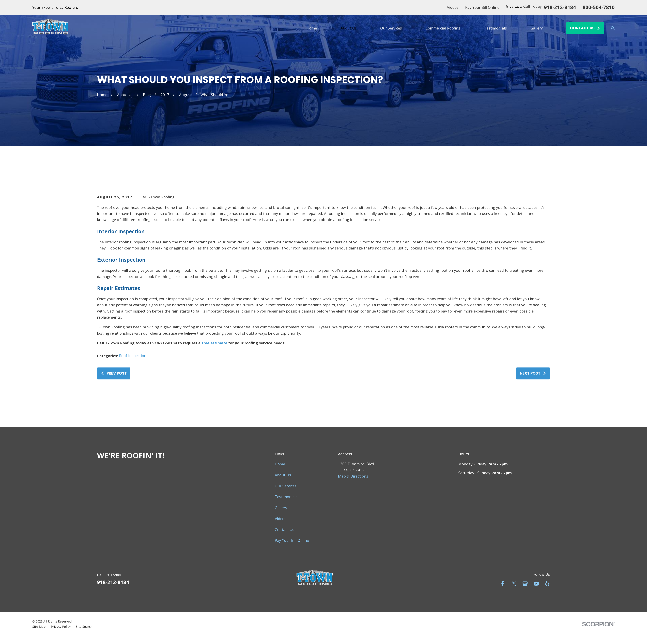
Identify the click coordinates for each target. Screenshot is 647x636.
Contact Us (284, 529)
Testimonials (286, 496)
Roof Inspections (133, 355)
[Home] (50, 28)
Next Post (530, 373)
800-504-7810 (599, 7)
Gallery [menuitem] (536, 28)
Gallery (281, 507)
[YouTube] (536, 583)
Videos (452, 7)
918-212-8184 (560, 7)
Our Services (285, 485)
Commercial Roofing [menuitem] (442, 28)
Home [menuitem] (312, 28)
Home (280, 463)
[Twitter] (514, 583)
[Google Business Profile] (525, 583)
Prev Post (117, 373)
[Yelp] (547, 583)
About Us (283, 474)
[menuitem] (39, 626)
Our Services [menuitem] (391, 28)
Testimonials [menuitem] (495, 28)
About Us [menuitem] (349, 28)
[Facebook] (502, 583)
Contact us (582, 28)
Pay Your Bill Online (482, 7)
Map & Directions (353, 476)
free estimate (214, 342)
